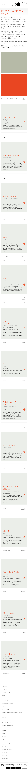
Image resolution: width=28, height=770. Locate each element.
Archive (4, 706)
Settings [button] (18, 768)
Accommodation (6, 720)
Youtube (4, 761)
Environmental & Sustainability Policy (12, 712)
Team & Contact (6, 692)
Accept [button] (8, 768)
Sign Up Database (6, 739)
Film (3, 733)
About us (4, 689)
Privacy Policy (5, 709)
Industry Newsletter (7, 746)
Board (3, 695)
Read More (24, 768)
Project (4, 736)
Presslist (4, 752)
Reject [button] (13, 768)
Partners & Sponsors (7, 703)
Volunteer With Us (7, 698)
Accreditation (10, 722)
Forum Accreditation (7, 725)
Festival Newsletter (7, 749)
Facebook (4, 755)
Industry (4, 722)
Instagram (5, 758)
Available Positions (7, 700)
